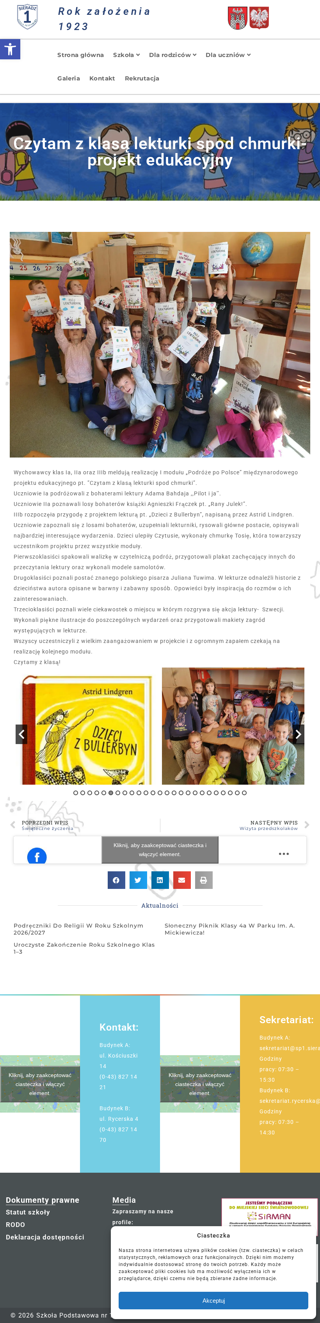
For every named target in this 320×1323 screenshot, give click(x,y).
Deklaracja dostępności (45, 1237)
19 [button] (202, 793)
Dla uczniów (225, 55)
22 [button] (223, 793)
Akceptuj (214, 1300)
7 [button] (118, 793)
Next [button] (298, 734)
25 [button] (244, 793)
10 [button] (139, 793)
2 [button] (82, 793)
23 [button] (230, 793)
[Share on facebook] (116, 880)
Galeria (68, 78)
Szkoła (123, 55)
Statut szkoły (28, 1212)
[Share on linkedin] (160, 880)
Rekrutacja (142, 78)
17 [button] (188, 793)
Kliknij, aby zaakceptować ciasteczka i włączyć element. (160, 849)
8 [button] (125, 793)
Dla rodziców (170, 55)
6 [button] (110, 793)
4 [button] (96, 793)
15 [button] (174, 793)
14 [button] (167, 793)
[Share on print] (204, 880)
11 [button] (146, 793)
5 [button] (103, 793)
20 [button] (209, 793)
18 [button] (195, 793)
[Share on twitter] (138, 880)
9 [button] (132, 793)
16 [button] (181, 793)
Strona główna (80, 55)
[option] (87, 726)
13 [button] (160, 793)
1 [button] (75, 793)
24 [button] (237, 793)
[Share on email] (182, 880)
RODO (15, 1225)
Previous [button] (21, 734)
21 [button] (216, 793)
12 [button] (153, 793)
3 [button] (89, 793)
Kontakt (102, 78)
